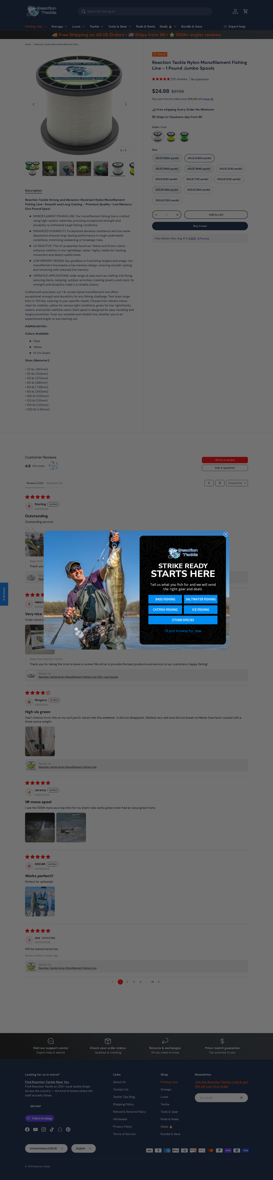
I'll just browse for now (183, 630)
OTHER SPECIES (183, 620)
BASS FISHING (165, 599)
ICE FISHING (200, 610)
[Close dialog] (226, 534)
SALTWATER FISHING (201, 599)
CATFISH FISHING (165, 610)
